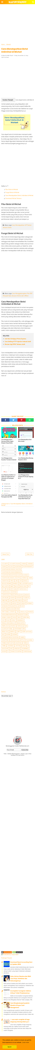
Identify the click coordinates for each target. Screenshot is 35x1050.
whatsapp (5, 648)
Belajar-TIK (5, 586)
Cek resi (8, 589)
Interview (5, 606)
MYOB (14, 617)
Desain (27, 595)
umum (24, 645)
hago (25, 600)
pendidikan (20, 620)
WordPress (25, 648)
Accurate (5, 563)
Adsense (30, 563)
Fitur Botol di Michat (11, 189)
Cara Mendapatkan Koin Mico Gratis (25, 440)
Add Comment (5, 57)
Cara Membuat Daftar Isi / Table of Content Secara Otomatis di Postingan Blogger (8, 477)
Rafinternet (18, 2)
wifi (11, 648)
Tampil (10, 100)
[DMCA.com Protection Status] (17, 953)
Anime (30, 578)
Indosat (14, 603)
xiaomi (4, 651)
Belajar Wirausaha (26, 583)
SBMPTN (12, 631)
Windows (17, 648)
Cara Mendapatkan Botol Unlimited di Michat (19, 195)
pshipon (13, 626)
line (17, 611)
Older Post (29, 554)
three (4, 645)
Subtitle (21, 640)
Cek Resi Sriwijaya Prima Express (15, 339)
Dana (21, 595)
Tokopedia (10, 645)
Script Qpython (26, 631)
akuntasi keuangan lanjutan (11, 578)
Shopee (8, 634)
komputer (16, 609)
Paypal (13, 620)
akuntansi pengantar (8, 575)
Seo (3, 634)
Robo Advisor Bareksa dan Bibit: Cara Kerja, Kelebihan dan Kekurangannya (20, 979)
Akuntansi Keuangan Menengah (11, 572)
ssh (16, 640)
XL (8, 651)
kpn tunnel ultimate (8, 611)
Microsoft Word (23, 614)
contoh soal (23, 589)
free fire (4, 600)
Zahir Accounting (16, 651)
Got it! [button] (9, 1047)
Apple (12, 580)
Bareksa (15, 583)
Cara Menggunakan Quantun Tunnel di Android (8, 458)
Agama (4, 566)
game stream (18, 600)
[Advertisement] (17, 24)
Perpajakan (5, 626)
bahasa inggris (6, 583)
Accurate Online (15, 563)
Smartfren (5, 640)
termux (25, 643)
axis (20, 580)
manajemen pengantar (9, 614)
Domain (12, 597)
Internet (29, 603)
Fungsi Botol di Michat (12, 192)
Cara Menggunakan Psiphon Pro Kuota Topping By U (25, 476)
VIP (28, 645)
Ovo (3, 620)
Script (18, 631)
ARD (16, 580)
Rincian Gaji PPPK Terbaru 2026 (15, 344)
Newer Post (5, 554)
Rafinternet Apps (19, 628)
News (19, 617)
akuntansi (18, 566)
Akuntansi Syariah (22, 575)
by (29, 586)
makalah (23, 611)
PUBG (25, 626)
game (10, 600)
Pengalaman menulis (8, 623)
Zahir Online (27, 651)
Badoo (26, 580)
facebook (26, 597)
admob (24, 563)
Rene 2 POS (5, 631)
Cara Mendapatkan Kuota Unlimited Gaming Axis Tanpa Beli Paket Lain (25, 496)
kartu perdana (6, 609)
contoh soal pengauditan (10, 595)
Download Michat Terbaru (13, 198)
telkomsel (29, 640)
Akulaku (10, 566)
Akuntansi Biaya (28, 566)
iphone (12, 606)
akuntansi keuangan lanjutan (11, 569)
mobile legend (6, 617)
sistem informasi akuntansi (10, 637)
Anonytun (5, 580)
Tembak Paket (6, 643)
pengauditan (21, 623)
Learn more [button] (25, 1042)
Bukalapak (23, 586)
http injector (6, 603)
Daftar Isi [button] (4, 186)
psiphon (19, 626)
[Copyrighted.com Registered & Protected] (6, 953)
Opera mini (26, 617)
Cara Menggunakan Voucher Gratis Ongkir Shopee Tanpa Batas (7, 441)
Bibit (12, 586)
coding (15, 589)
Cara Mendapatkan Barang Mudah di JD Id (25, 458)
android (24, 578)
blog (16, 586)
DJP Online (5, 597)
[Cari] (33, 2)
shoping (14, 634)
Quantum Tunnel (7, 628)
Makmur (30, 611)
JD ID (22, 606)
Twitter (17, 645)
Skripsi (22, 637)
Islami (17, 606)
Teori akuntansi (17, 643)
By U (3, 589)
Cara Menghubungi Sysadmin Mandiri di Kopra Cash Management (19, 1005)
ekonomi (18, 597)
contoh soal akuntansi (9, 592)
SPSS (11, 640)
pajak (8, 620)
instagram (22, 603)
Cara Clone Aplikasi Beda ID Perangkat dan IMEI (9, 496)
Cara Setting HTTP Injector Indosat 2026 (18, 341)
